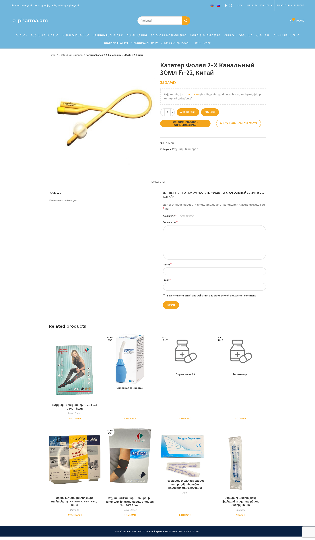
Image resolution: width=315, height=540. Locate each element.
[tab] (157, 180)
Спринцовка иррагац (129, 387)
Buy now (210, 112)
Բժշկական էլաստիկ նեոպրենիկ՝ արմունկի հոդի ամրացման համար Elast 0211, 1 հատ (130, 501)
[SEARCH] (186, 20)
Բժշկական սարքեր (71, 54)
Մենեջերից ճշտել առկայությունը (185, 123)
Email (167, 279)
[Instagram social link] (230, 5)
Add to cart (188, 112)
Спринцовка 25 (185, 374)
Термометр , (240, 374)
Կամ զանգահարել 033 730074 (238, 123)
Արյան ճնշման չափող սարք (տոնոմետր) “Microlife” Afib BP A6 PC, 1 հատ (74, 501)
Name (167, 264)
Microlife (74, 509)
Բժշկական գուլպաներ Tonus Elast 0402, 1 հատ (74, 406)
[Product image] (74, 460)
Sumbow (240, 509)
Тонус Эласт (74, 413)
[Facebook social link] (226, 5)
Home (52, 54)
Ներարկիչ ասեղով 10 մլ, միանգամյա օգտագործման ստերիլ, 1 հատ (240, 501)
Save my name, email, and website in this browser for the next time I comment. (211, 295)
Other (185, 492)
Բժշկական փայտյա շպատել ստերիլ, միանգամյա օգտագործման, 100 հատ (185, 484)
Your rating (169, 215)
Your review (170, 222)
